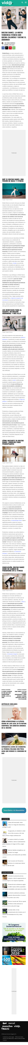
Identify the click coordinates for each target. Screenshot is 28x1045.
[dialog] (14, 522)
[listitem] (14, 520)
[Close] (24, 492)
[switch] (22, 524)
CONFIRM (9, 550)
